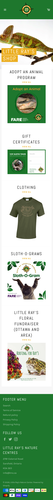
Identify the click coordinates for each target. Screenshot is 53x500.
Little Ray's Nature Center (21, 482)
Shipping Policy (11, 424)
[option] (26, 44)
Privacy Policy (10, 419)
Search (6, 405)
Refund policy (10, 415)
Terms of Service (11, 410)
